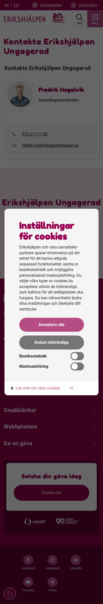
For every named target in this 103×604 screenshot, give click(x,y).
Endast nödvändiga (51, 342)
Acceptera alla (51, 324)
